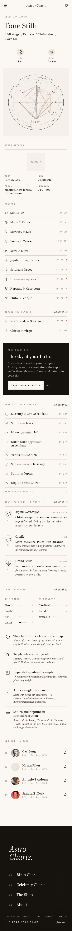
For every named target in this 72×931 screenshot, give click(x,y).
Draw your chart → (25, 385)
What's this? (60, 312)
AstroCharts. (21, 853)
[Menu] (5, 5)
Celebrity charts (16, 17)
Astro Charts (36, 5)
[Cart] (66, 5)
